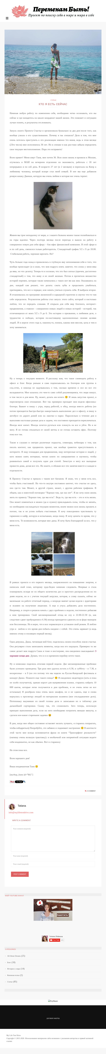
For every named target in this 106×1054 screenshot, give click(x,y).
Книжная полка (13, 975)
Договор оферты (53, 1018)
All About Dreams (14, 956)
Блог (9, 962)
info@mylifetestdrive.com (21, 812)
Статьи (53, 100)
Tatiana (22, 805)
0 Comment (91, 791)
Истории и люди (13, 969)
